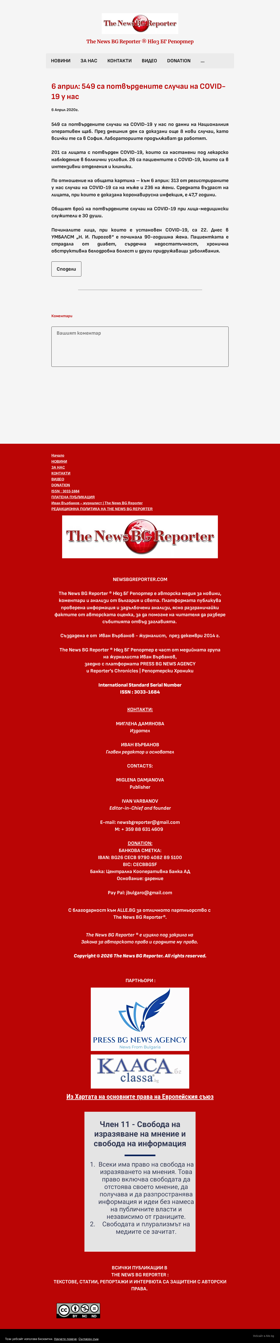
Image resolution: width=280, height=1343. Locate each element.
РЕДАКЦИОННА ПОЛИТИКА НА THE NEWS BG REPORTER (102, 509)
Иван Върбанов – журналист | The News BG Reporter (97, 503)
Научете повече (65, 1339)
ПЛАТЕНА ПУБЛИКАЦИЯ (73, 497)
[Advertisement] (140, 404)
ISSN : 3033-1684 (65, 491)
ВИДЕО (149, 61)
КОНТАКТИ (119, 61)
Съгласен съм (88, 1339)
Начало (57, 455)
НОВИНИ (60, 61)
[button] (140, 536)
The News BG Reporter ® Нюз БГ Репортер (140, 41)
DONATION (179, 61)
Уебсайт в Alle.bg (263, 1336)
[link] (140, 23)
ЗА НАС (88, 61)
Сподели (66, 269)
